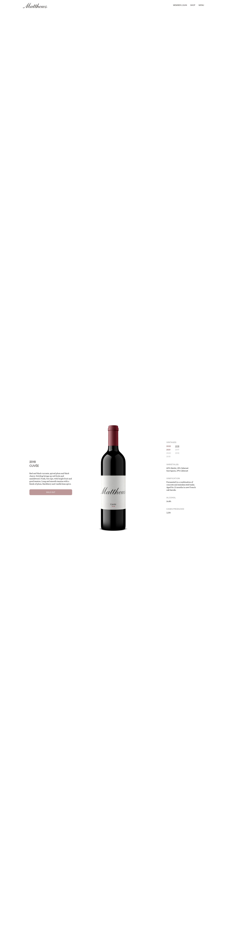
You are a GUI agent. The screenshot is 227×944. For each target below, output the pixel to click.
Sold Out (50, 492)
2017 (177, 449)
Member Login (180, 5)
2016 (177, 453)
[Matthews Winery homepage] (35, 5)
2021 (168, 449)
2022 (168, 446)
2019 (168, 456)
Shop (192, 5)
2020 (168, 453)
